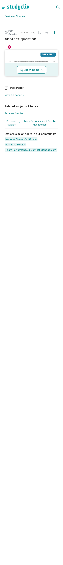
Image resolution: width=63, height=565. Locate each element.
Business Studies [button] (15, 16)
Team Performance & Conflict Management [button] (40, 123)
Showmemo (31, 69)
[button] (21, 139)
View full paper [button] (13, 95)
